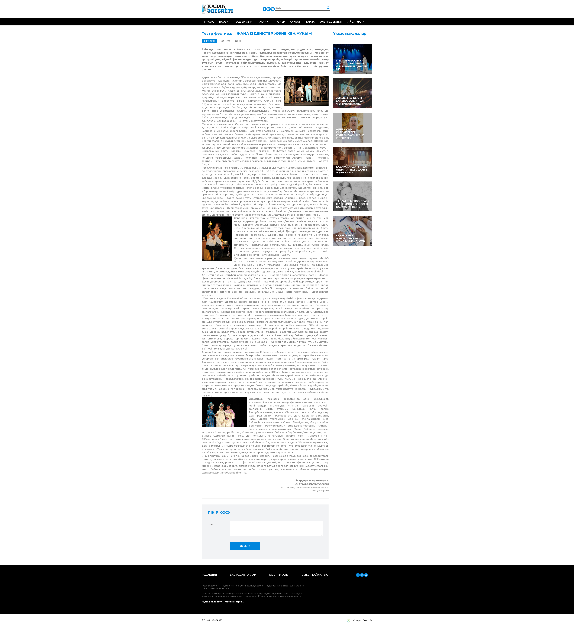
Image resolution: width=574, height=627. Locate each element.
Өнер (281, 21)
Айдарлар (355, 21)
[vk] (273, 8)
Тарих (310, 21)
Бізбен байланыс (315, 574)
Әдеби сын (244, 21)
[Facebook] (265, 8)
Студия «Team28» (362, 620)
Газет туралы (279, 574)
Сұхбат (295, 21)
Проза (209, 21)
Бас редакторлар (243, 574)
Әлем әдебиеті (331, 21)
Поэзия (224, 21)
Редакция (209, 574)
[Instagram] (269, 8)
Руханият (265, 21)
